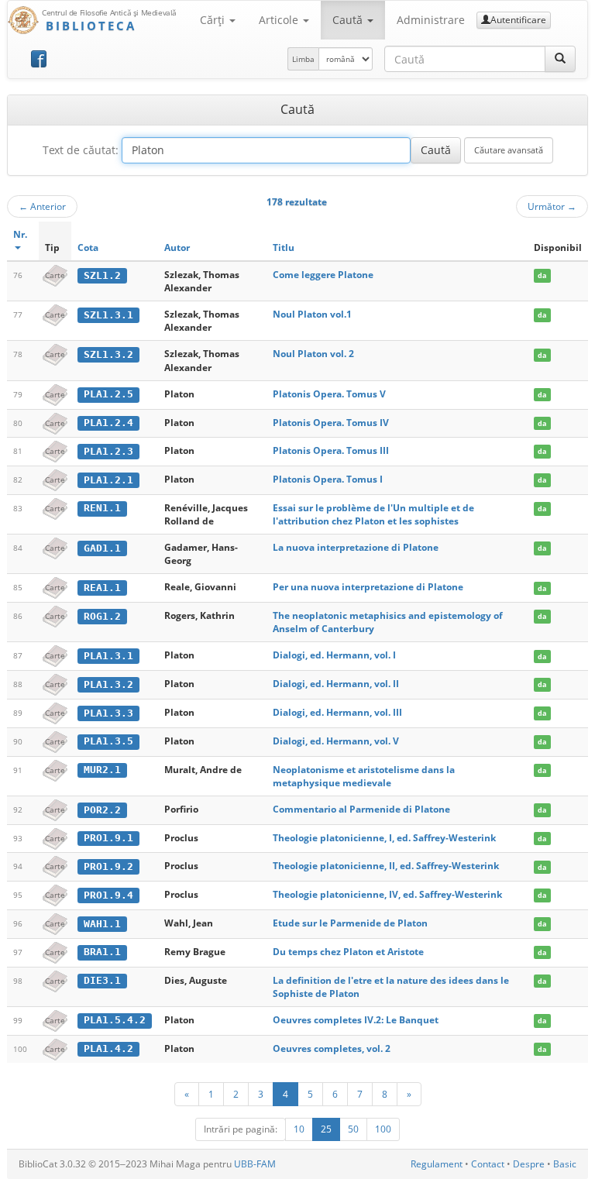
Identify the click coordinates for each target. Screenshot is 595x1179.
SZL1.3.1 (108, 315)
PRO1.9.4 (108, 895)
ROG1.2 (102, 616)
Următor (552, 206)
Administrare (431, 19)
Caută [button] (349, 19)
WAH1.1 (102, 924)
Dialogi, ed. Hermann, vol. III (337, 712)
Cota (87, 247)
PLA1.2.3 (108, 451)
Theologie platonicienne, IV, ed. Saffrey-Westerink (387, 894)
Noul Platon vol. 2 (313, 353)
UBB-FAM (255, 1163)
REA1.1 (102, 587)
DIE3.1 (102, 980)
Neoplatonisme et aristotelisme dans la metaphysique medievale (364, 776)
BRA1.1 (102, 951)
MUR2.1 (102, 769)
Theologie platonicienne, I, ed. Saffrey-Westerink (384, 837)
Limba (303, 58)
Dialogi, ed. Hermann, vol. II (336, 683)
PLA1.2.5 (108, 394)
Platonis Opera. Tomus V (329, 393)
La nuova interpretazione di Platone (356, 547)
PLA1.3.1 (108, 656)
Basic (564, 1163)
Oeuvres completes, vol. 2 (331, 1048)
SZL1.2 (102, 275)
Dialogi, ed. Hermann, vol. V (336, 741)
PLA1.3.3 (108, 713)
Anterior (42, 206)
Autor (177, 247)
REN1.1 (102, 508)
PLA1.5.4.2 (115, 1020)
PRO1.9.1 (108, 838)
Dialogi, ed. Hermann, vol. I (334, 655)
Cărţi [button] (214, 19)
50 (353, 1129)
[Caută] (560, 59)
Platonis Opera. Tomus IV (331, 422)
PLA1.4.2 (108, 1048)
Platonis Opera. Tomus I (328, 479)
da (542, 275)
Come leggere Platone (323, 274)
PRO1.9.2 (108, 866)
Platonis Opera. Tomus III (331, 450)
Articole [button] (280, 19)
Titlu (283, 247)
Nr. (20, 234)
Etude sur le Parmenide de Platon (350, 923)
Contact (487, 1163)
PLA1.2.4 (108, 422)
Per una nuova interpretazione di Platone (368, 586)
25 (326, 1129)
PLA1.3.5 (108, 741)
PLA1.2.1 (108, 480)
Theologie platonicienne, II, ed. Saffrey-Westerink (386, 865)
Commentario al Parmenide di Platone (361, 809)
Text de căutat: (81, 150)
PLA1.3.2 (108, 684)
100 (383, 1129)
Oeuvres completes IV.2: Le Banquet (356, 1019)
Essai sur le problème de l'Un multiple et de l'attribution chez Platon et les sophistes (373, 514)
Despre (529, 1163)
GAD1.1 (102, 548)
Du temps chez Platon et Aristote (348, 951)
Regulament (437, 1163)
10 (299, 1129)
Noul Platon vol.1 (312, 314)
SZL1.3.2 (108, 354)
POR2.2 (102, 810)
